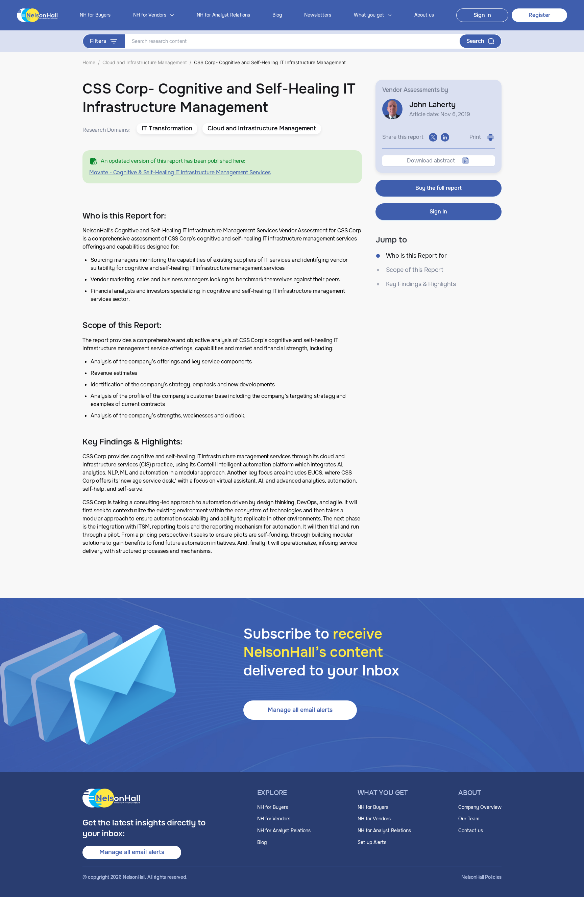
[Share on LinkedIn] (445, 137)
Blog (277, 15)
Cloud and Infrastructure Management (144, 62)
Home (88, 62)
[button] (167, 128)
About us (424, 15)
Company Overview (480, 807)
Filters (98, 41)
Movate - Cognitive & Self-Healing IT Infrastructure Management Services (180, 172)
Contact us (470, 830)
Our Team (468, 819)
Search (475, 41)
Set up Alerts (372, 842)
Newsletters (317, 15)
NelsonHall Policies (481, 877)
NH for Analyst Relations (223, 15)
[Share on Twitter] (433, 137)
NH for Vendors (273, 819)
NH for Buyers (95, 15)
